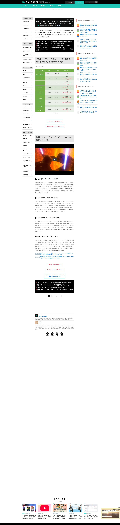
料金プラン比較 (26, 142)
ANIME (51, 6)
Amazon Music (26, 124)
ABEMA (25, 96)
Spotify (24, 107)
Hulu (24, 74)
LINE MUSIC (25, 113)
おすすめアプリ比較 (27, 47)
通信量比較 (25, 174)
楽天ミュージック (26, 127)
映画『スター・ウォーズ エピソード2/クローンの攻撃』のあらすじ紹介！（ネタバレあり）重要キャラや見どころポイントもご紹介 (57, 257)
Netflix (24, 70)
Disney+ (25, 89)
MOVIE (43, 6)
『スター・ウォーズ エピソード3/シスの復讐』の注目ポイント (51, 47)
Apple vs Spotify (26, 153)
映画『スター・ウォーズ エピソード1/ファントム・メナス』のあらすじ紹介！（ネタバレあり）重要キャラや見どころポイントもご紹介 (57, 254)
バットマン (25, 38)
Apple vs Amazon (27, 157)
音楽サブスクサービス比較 (27, 166)
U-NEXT (25, 82)
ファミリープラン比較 (27, 149)
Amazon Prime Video (26, 78)
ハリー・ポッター (26, 35)
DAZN (24, 85)
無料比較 (25, 138)
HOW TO (34, 6)
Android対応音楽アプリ (27, 161)
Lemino (25, 99)
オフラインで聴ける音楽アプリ (27, 170)
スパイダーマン (26, 21)
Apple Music (26, 110)
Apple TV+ (25, 92)
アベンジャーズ (26, 25)
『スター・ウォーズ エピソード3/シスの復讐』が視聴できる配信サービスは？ (54, 41)
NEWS (27, 6)
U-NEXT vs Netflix (27, 59)
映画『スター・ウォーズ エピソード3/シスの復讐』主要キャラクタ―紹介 (53, 45)
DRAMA (59, 6)
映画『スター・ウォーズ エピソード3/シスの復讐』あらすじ (50, 43)
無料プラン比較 (26, 51)
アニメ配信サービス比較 (27, 55)
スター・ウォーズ (26, 28)
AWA (24, 120)
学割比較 (25, 145)
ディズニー (25, 31)
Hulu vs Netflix (26, 62)
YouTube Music (26, 117)
